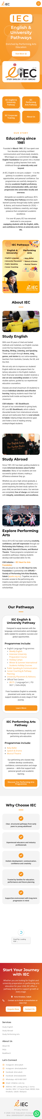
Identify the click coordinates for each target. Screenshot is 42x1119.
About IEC (6, 1046)
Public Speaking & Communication (22, 668)
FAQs (4, 1049)
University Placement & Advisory (21, 676)
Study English (7, 1027)
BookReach (6, 1053)
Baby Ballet (12, 748)
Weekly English (15, 651)
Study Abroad (7, 1030)
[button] (38, 3)
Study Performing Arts (11, 1034)
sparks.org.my (14, 576)
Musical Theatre (14, 753)
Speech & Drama (14, 750)
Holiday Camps (16, 659)
